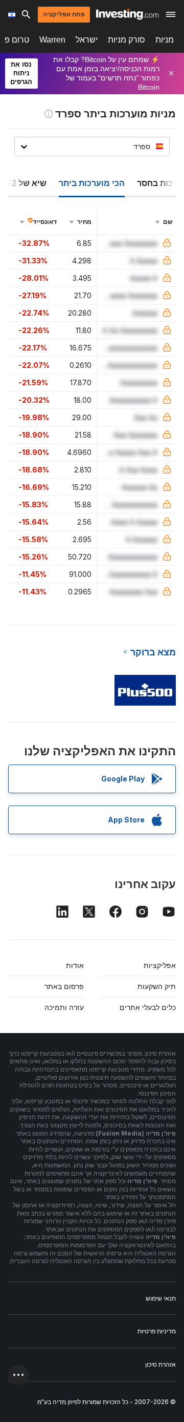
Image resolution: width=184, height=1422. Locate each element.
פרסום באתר (64, 986)
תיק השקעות (156, 986)
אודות (75, 965)
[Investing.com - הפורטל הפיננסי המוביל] (127, 14)
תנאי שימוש (161, 1298)
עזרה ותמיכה (64, 1007)
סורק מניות (126, 39)
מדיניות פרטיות (156, 1331)
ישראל (87, 39)
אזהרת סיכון (160, 1364)
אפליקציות (160, 965)
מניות (164, 39)
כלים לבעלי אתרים (148, 1007)
